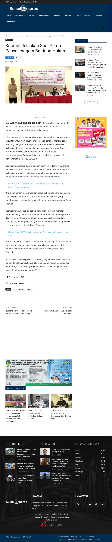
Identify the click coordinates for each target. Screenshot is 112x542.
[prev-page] (7, 427)
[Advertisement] (38, 340)
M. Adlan (18, 58)
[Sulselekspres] (7, 283)
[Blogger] (77, 504)
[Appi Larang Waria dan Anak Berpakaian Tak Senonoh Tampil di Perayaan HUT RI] (80, 49)
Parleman (15, 36)
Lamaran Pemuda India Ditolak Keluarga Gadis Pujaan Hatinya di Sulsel (26, 466)
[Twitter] (14, 294)
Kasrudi (29, 289)
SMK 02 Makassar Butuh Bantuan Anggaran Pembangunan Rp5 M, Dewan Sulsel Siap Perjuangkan (15, 415)
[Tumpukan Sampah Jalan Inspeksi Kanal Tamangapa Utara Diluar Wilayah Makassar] (10, 451)
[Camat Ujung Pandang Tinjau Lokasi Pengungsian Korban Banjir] (10, 478)
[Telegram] (27, 294)
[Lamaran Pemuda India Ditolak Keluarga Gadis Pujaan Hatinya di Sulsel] (10, 466)
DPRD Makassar (18, 289)
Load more (90, 101)
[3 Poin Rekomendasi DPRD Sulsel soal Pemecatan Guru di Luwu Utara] (61, 401)
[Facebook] (8, 294)
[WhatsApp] (20, 294)
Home (7, 36)
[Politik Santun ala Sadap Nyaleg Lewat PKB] (45, 451)
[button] (103, 28)
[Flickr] (90, 504)
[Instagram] (96, 504)
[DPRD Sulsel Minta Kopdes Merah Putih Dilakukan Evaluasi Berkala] (38, 401)
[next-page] (11, 427)
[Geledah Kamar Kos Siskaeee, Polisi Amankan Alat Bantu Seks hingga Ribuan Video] (45, 475)
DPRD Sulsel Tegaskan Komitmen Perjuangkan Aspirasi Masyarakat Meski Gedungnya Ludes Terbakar (96, 90)
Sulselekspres (19, 283)
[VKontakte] (102, 504)
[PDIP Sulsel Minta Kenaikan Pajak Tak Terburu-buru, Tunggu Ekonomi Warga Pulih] (80, 75)
